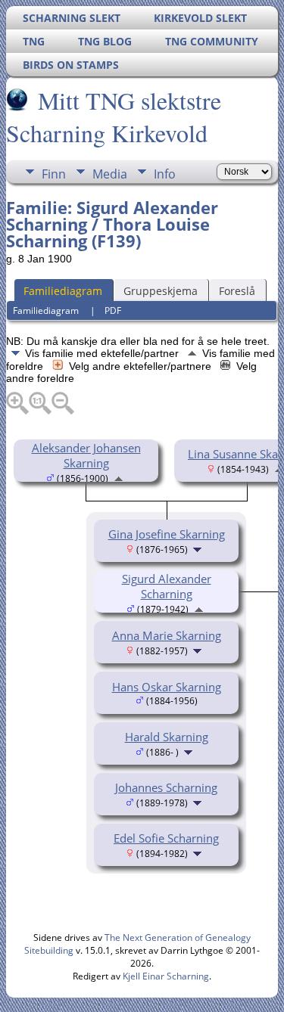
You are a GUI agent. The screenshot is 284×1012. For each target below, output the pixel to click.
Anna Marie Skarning (166, 635)
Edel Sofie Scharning (166, 838)
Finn (54, 174)
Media (109, 174)
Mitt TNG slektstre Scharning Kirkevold (113, 116)
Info (165, 174)
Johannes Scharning (166, 787)
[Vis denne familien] (199, 548)
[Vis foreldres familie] (118, 477)
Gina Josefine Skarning (166, 534)
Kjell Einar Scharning (166, 976)
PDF (113, 310)
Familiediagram (62, 291)
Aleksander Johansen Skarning (86, 455)
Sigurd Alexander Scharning (166, 586)
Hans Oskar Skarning (166, 686)
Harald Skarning (166, 736)
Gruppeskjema (160, 291)
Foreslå (237, 291)
